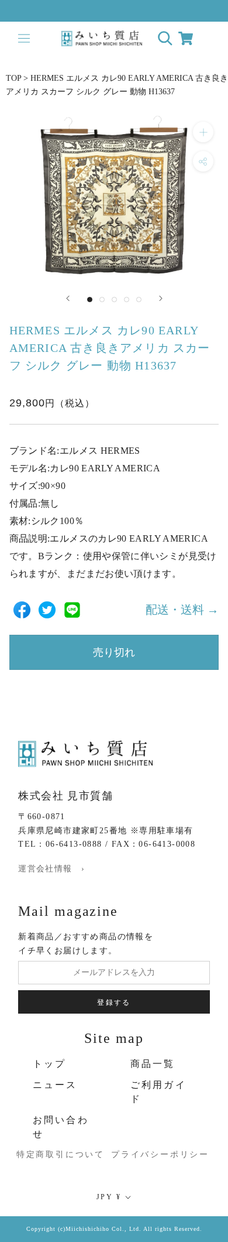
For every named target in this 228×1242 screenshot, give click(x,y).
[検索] (165, 38)
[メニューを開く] (23, 38)
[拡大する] (203, 132)
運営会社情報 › (51, 868)
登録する (114, 1002)
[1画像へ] (89, 299)
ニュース (55, 1085)
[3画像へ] (114, 299)
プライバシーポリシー (151, 1154)
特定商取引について (48, 1154)
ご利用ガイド (158, 1092)
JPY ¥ (108, 1197)
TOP (13, 78)
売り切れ (114, 652)
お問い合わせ (61, 1127)
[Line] (72, 610)
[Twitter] (47, 610)
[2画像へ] (102, 299)
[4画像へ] (126, 299)
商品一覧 (152, 1064)
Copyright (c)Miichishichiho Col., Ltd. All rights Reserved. (114, 1229)
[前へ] (68, 298)
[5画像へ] (138, 299)
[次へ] (161, 298)
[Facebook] (22, 610)
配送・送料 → (182, 609)
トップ (50, 1064)
